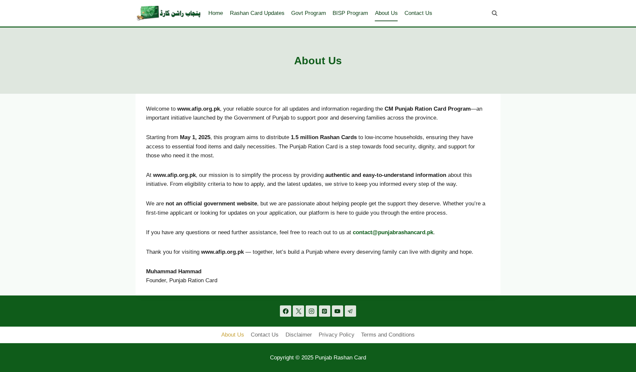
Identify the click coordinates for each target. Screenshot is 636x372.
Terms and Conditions (388, 335)
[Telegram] (350, 311)
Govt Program (308, 13)
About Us (386, 13)
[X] (298, 311)
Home (215, 13)
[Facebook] (285, 311)
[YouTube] (337, 311)
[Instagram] (311, 311)
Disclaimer (299, 335)
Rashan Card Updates (257, 13)
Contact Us (418, 13)
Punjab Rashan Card (340, 357)
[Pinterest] (324, 311)
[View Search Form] (495, 13)
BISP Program (350, 13)
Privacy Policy (336, 335)
